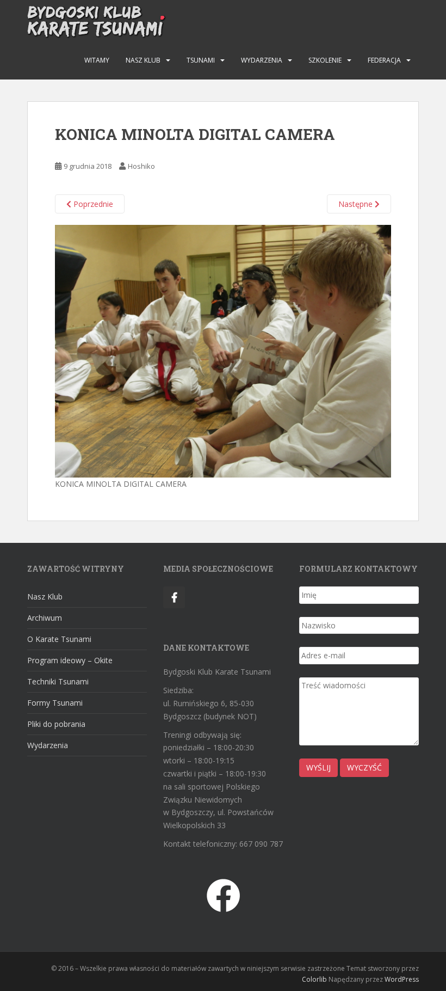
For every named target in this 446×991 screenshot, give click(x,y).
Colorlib (314, 979)
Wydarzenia (261, 60)
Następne (356, 204)
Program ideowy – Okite (70, 660)
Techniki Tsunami (58, 681)
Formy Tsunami (55, 703)
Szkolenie (325, 60)
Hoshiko (141, 166)
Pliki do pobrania (56, 724)
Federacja (384, 60)
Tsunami (201, 60)
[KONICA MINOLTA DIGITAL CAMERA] (223, 350)
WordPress (402, 979)
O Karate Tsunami (59, 639)
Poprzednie (92, 204)
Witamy (96, 60)
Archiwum (44, 618)
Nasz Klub (143, 60)
